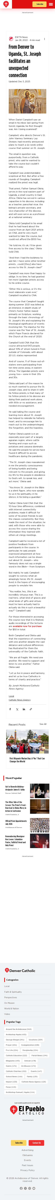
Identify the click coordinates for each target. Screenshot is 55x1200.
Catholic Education (17, 1055)
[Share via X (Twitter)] (17, 709)
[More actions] (44, 38)
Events (37, 1071)
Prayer (12, 1045)
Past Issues (27, 1165)
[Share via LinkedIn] (24, 709)
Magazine (13, 1060)
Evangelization (31, 1045)
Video (7, 1014)
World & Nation (11, 1008)
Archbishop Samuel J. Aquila (21, 1092)
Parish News (40, 1055)
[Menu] (50, 4)
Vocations (36, 1039)
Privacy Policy (27, 1170)
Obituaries (27, 1155)
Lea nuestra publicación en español (27, 1103)
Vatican (31, 1060)
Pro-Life (13, 1050)
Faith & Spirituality (13, 992)
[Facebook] (21, 1188)
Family (33, 1076)
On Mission (9, 1003)
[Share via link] (30, 709)
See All (43, 724)
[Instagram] (29, 1188)
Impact (12, 1081)
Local (11, 696)
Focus (12, 1087)
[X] (25, 1188)
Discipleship (31, 1050)
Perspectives (10, 997)
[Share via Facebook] (10, 709)
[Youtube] (33, 1188)
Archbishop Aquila (17, 1034)
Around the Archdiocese (19, 1029)
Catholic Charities (17, 1071)
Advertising (27, 1150)
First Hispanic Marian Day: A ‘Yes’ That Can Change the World (27, 760)
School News (15, 1076)
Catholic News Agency (20, 700)
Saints (12, 1066)
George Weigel (16, 1039)
